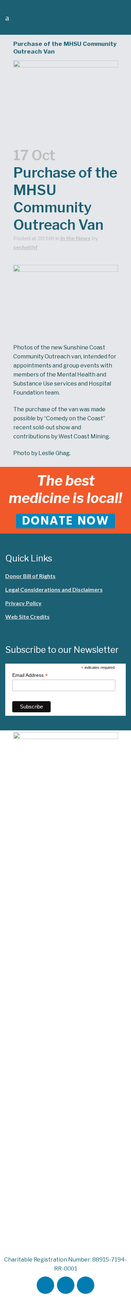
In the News (75, 238)
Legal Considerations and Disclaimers (54, 589)
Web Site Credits (27, 616)
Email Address (30, 675)
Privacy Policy (23, 603)
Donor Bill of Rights (30, 576)
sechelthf (25, 247)
